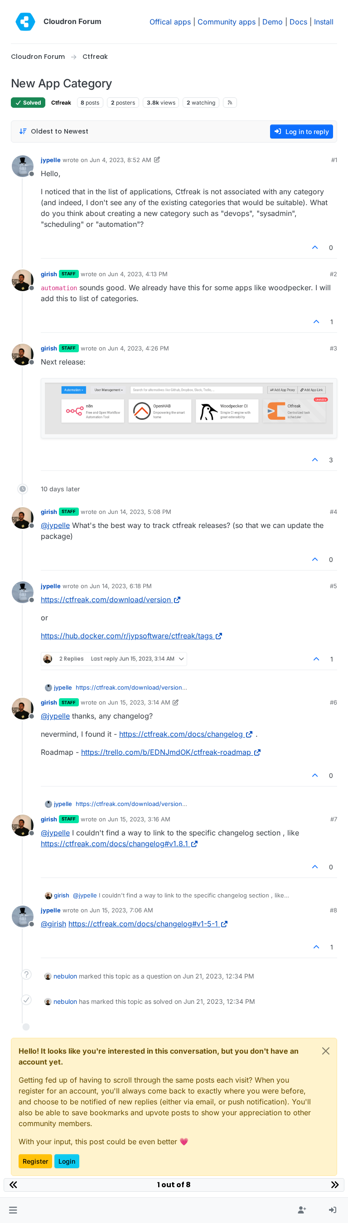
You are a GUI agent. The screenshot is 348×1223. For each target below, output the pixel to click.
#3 (333, 348)
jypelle (51, 159)
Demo (272, 21)
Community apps (227, 21)
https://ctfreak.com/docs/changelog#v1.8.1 (114, 843)
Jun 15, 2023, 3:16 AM (139, 819)
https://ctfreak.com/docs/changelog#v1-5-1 (143, 923)
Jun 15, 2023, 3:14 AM (139, 702)
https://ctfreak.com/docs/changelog (181, 734)
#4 (333, 511)
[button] (13, 1210)
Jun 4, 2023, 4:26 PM (138, 348)
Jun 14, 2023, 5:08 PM (139, 511)
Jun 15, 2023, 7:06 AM (121, 910)
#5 (333, 586)
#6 (333, 702)
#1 (334, 159)
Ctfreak (61, 102)
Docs (298, 21)
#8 (333, 910)
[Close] (326, 1051)
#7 (333, 819)
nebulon (65, 976)
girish (49, 274)
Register (35, 1161)
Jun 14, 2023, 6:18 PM (121, 586)
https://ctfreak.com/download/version (106, 599)
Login (66, 1161)
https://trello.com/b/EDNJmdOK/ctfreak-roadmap (166, 752)
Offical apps (170, 21)
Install (324, 21)
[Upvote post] (315, 247)
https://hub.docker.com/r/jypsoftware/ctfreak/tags (127, 635)
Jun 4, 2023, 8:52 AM (120, 159)
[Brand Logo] (25, 22)
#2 (333, 274)
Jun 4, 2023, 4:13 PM (138, 274)
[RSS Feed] (230, 102)
